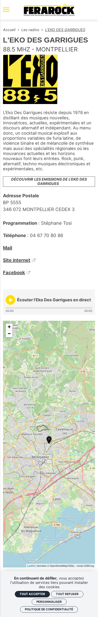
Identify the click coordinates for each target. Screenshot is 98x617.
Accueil (10, 29)
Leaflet (31, 565)
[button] (10, 300)
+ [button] (9, 327)
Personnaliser (49, 602)
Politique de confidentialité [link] (49, 609)
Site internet (16, 260)
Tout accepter (32, 594)
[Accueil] (49, 10)
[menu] (6, 10)
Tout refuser (67, 594)
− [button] (9, 334)
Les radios (30, 29)
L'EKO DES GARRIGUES (65, 29)
